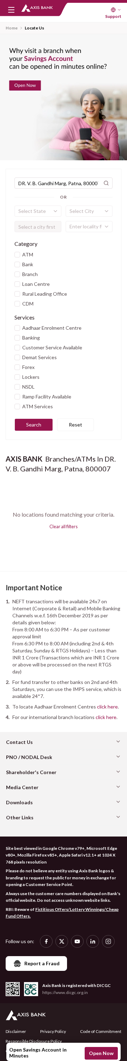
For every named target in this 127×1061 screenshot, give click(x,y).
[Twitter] (61, 941)
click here (107, 707)
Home (12, 28)
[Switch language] (116, 9)
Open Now (101, 1053)
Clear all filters (63, 526)
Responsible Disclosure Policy (34, 1041)
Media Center (22, 787)
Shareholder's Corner (31, 772)
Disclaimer (16, 1031)
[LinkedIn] (92, 941)
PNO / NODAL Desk (29, 757)
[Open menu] (11, 9)
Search (33, 425)
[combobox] (37, 211)
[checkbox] (17, 254)
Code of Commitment (100, 1031)
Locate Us (34, 28)
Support (113, 16)
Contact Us (19, 742)
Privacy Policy (53, 1031)
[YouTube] (77, 941)
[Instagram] (108, 941)
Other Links (20, 817)
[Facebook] (46, 941)
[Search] (106, 183)
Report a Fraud (42, 963)
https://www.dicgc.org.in (65, 992)
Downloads (19, 802)
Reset (75, 425)
